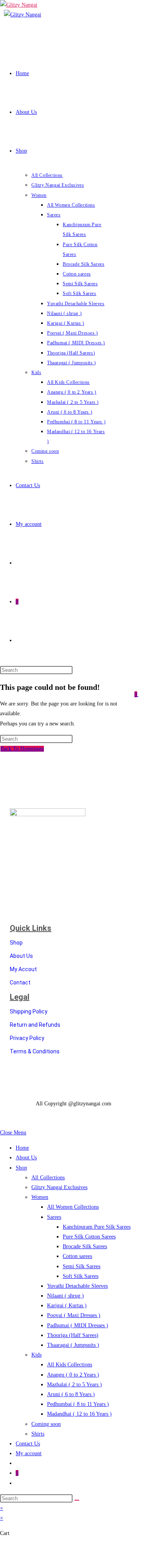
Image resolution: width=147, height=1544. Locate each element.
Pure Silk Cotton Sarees (89, 1237)
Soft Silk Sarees (80, 1276)
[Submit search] (77, 1500)
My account (29, 1453)
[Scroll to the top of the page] (2, 1123)
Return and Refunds (35, 1025)
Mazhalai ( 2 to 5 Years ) (74, 1384)
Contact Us (28, 1444)
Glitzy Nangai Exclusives (59, 1187)
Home (22, 1148)
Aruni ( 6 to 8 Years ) (71, 1394)
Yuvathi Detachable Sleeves (77, 1286)
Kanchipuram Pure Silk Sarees (97, 1227)
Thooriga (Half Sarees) (72, 1335)
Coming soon (46, 1424)
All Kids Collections (69, 1365)
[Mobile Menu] (141, 694)
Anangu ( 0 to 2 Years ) (73, 1375)
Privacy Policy (27, 1038)
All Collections (48, 1177)
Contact (20, 982)
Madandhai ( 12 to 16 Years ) (79, 1414)
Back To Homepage (22, 749)
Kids (36, 1355)
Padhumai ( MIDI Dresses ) (77, 1325)
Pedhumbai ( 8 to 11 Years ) (78, 1404)
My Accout (23, 969)
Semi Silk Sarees (81, 1266)
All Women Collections (73, 1207)
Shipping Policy (28, 1011)
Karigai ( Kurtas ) (67, 1305)
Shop (16, 942)
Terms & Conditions (35, 1051)
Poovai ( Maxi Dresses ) (73, 1315)
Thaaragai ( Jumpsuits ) (73, 1345)
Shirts (37, 1434)
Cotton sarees (77, 1256)
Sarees (54, 1217)
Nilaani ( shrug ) (65, 1296)
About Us (21, 956)
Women (39, 1197)
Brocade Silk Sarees (85, 1246)
